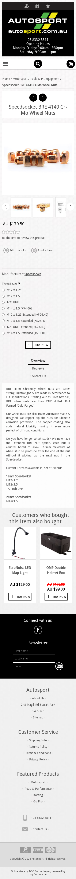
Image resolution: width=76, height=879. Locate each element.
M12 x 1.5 (13, 296)
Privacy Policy (38, 759)
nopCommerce (37, 874)
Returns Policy (38, 746)
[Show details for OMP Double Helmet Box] (56, 543)
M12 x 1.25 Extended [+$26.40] (27, 314)
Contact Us (40, 829)
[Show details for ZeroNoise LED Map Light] (20, 543)
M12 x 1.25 (14, 290)
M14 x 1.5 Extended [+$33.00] (26, 333)
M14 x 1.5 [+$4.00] (19, 308)
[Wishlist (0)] (48, 6)
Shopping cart (70, 64)
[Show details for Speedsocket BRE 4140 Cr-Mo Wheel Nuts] (21, 207)
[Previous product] (33, 98)
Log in (37, 6)
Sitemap (38, 717)
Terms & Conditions (38, 753)
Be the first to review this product (23, 237)
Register (27, 6)
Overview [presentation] (38, 360)
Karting (38, 795)
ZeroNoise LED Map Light (20, 570)
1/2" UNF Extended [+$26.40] (26, 327)
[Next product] (43, 98)
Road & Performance (38, 788)
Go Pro (38, 801)
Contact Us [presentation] (38, 376)
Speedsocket (32, 274)
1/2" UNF (13, 302)
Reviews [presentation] (38, 368)
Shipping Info (38, 740)
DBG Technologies (39, 871)
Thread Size (10, 283)
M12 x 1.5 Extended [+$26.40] (26, 320)
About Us (38, 698)
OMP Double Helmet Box (56, 570)
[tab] (38, 361)
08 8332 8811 (42, 817)
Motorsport (38, 782)
